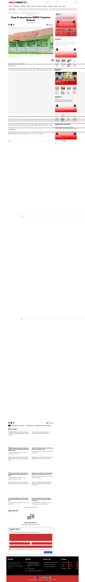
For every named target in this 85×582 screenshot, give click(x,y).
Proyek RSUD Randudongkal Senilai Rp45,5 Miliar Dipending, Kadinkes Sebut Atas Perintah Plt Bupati (65, 53)
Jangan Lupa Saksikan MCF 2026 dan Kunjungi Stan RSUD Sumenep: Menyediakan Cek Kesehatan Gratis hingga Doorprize (57, 65)
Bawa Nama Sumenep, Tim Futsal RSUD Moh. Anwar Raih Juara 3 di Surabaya (74, 65)
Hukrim (65, 564)
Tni (74, 568)
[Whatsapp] (14, 25)
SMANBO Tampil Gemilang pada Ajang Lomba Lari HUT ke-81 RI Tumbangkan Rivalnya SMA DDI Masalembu (18, 449)
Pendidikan (31, 14)
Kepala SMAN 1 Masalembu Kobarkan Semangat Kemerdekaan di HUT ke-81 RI (42, 448)
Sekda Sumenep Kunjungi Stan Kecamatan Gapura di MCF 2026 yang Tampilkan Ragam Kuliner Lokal (66, 24)
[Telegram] (47, 578)
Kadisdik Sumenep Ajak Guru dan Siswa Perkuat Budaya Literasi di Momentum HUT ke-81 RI (42, 474)
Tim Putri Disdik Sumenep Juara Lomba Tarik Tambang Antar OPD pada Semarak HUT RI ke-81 (18, 499)
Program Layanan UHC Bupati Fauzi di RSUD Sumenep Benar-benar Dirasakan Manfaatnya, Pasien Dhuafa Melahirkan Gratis (63, 65)
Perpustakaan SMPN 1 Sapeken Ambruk (43, 425)
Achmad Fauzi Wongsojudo (49, 566)
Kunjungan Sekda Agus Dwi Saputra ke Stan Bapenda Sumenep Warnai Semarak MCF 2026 (73, 33)
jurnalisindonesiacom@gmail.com (35, 570)
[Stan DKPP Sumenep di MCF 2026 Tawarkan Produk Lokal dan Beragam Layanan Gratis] (66, 77)
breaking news (15, 425)
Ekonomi (66, 21)
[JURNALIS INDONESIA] (18, 2)
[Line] (45, 578)
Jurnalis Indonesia (30, 425)
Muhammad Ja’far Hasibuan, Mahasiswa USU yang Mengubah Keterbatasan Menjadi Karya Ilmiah (18, 474)
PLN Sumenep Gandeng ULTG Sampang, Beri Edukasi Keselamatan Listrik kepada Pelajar (54, 9)
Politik (65, 566)
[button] (56, 2)
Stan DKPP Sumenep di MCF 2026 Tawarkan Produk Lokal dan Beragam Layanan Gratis (58, 33)
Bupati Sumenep (51, 564)
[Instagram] (42, 578)
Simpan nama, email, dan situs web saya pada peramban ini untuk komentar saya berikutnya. (31, 549)
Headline (22, 425)
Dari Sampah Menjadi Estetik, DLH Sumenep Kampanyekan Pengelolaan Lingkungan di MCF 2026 (60, 92)
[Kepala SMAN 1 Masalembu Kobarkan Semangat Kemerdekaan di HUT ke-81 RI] (42, 438)
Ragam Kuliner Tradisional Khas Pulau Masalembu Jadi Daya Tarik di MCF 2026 (63, 33)
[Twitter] (11, 25)
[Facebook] (9, 25)
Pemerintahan (60, 133)
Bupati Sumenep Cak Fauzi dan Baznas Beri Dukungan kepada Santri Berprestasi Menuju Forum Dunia (41, 499)
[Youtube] (40, 578)
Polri (74, 564)
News (74, 562)
